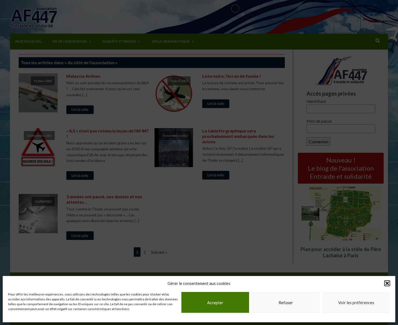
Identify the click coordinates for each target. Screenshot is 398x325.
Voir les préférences (356, 302)
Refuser (286, 302)
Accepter (215, 302)
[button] (387, 283)
